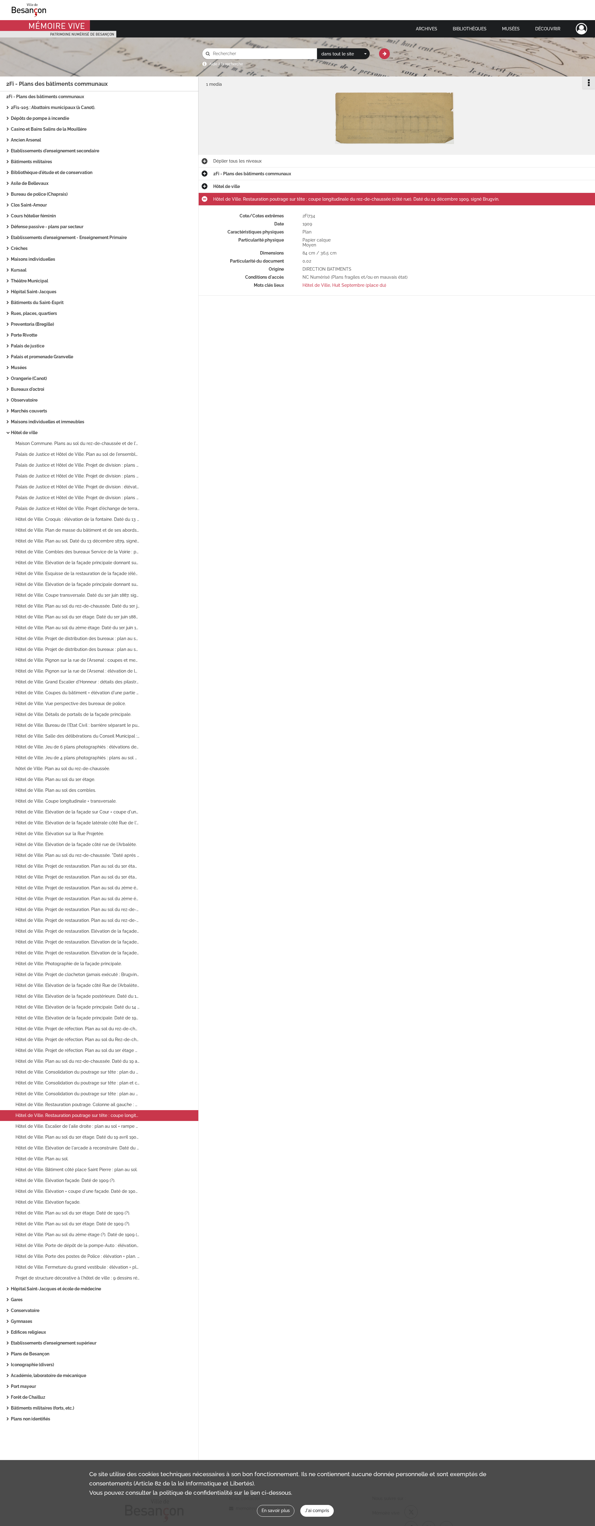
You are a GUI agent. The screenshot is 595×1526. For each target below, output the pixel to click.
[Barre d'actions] (589, 82)
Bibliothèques (470, 28)
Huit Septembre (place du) (359, 285)
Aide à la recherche (226, 64)
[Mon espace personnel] (581, 28)
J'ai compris (317, 1510)
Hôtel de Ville (316, 285)
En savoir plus (276, 1510)
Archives (426, 28)
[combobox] (343, 53)
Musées (511, 28)
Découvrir (547, 28)
